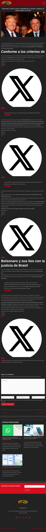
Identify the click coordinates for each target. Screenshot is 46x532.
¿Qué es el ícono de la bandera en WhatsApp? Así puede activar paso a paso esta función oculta (11, 438)
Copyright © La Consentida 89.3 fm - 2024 (9, 528)
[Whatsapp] (1, 108)
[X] (23, 106)
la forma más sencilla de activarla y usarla (11, 467)
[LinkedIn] (4, 108)
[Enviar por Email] (3, 108)
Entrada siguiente (41, 412)
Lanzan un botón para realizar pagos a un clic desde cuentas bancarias (33, 438)
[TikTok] (26, 517)
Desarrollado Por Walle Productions (37, 528)
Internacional (27, 38)
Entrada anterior (5, 412)
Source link (3, 370)
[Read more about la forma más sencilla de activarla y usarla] (12, 459)
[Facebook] (1, 66)
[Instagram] (20, 517)
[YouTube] (29, 517)
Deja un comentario (20, 38)
